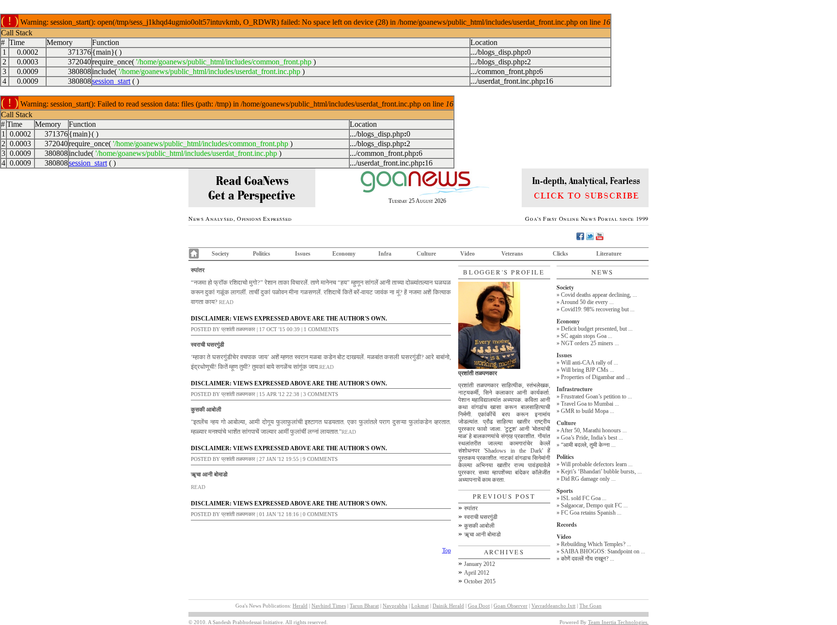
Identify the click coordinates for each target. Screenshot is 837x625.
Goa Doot (479, 606)
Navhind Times (328, 606)
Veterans (512, 253)
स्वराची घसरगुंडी (207, 344)
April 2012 (476, 572)
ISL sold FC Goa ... (583, 498)
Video (467, 253)
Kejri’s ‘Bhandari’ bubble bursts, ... (601, 471)
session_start (111, 81)
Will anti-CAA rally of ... (589, 362)
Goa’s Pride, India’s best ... (592, 437)
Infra (384, 253)
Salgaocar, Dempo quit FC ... (594, 505)
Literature (608, 253)
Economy (344, 253)
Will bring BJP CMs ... (587, 369)
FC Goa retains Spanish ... (591, 512)
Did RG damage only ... (588, 478)
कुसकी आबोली (206, 409)
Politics (261, 253)
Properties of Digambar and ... (595, 377)
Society (220, 253)
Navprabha (395, 606)
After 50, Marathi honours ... (593, 430)
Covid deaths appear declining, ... (599, 294)
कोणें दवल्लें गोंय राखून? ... (587, 558)
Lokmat (420, 606)
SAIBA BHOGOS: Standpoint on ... (603, 551)
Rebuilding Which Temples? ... (596, 544)
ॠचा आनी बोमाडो (209, 474)
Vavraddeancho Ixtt (553, 606)
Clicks (560, 253)
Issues (302, 253)
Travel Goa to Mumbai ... (590, 403)
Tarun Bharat (364, 606)
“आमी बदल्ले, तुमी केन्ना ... (588, 445)
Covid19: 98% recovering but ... (598, 309)
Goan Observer (510, 606)
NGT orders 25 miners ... (590, 343)
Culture (426, 253)
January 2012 (479, 564)
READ (226, 302)
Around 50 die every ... (587, 302)
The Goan (590, 606)
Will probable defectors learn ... (597, 464)
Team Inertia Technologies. (618, 622)
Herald (300, 606)
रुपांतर (197, 270)
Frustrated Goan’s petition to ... (596, 396)
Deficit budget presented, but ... (597, 328)
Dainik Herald (448, 606)
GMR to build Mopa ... (587, 411)
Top (446, 550)
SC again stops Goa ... (586, 336)
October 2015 (480, 581)
